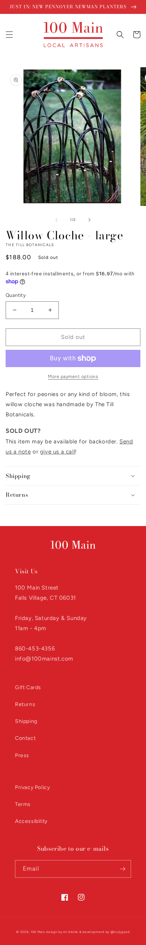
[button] (9, 34)
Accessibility (31, 821)
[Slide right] (89, 220)
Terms (23, 804)
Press (22, 755)
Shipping (26, 721)
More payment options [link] (73, 376)
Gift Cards (28, 687)
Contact (25, 738)
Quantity (16, 295)
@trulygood (120, 932)
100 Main (38, 932)
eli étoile (70, 932)
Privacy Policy (32, 787)
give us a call (57, 451)
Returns (25, 704)
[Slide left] (56, 220)
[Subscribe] (122, 869)
